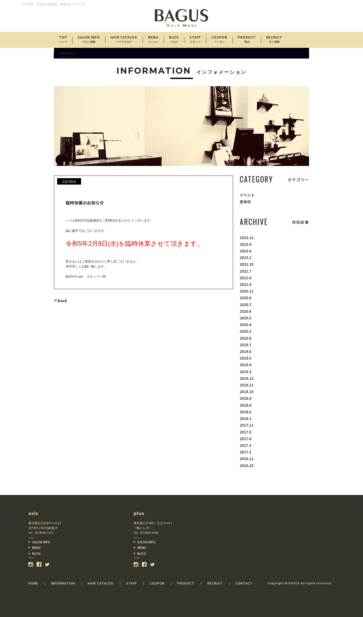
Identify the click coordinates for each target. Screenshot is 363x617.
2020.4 (245, 324)
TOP (63, 39)
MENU (36, 547)
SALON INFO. (41, 542)
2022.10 (247, 264)
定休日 (245, 201)
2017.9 (245, 432)
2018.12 (247, 378)
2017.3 (245, 445)
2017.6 (245, 438)
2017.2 (245, 452)
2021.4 (245, 284)
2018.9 (245, 398)
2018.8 (245, 405)
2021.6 (245, 277)
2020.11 (247, 291)
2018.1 (245, 418)
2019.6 (245, 351)
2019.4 (245, 364)
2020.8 (245, 297)
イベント (247, 195)
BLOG (36, 553)
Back (60, 300)
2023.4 (245, 250)
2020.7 (245, 304)
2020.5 (245, 317)
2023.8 (245, 244)
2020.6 (245, 311)
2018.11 (247, 384)
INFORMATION (63, 583)
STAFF (195, 39)
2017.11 (247, 425)
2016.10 (247, 465)
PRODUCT (247, 39)
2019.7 (245, 344)
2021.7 (245, 271)
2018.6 (245, 411)
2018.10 (247, 391)
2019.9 (245, 338)
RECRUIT (274, 39)
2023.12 (247, 237)
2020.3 (245, 331)
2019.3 (245, 371)
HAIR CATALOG (124, 39)
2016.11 (247, 458)
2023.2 (245, 257)
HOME (33, 583)
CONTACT (68, 55)
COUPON (219, 39)
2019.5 (245, 358)
